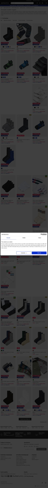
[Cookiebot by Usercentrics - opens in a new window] (41, 234)
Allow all (39, 252)
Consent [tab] (8, 237)
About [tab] (39, 237)
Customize (23, 252)
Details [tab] (24, 237)
